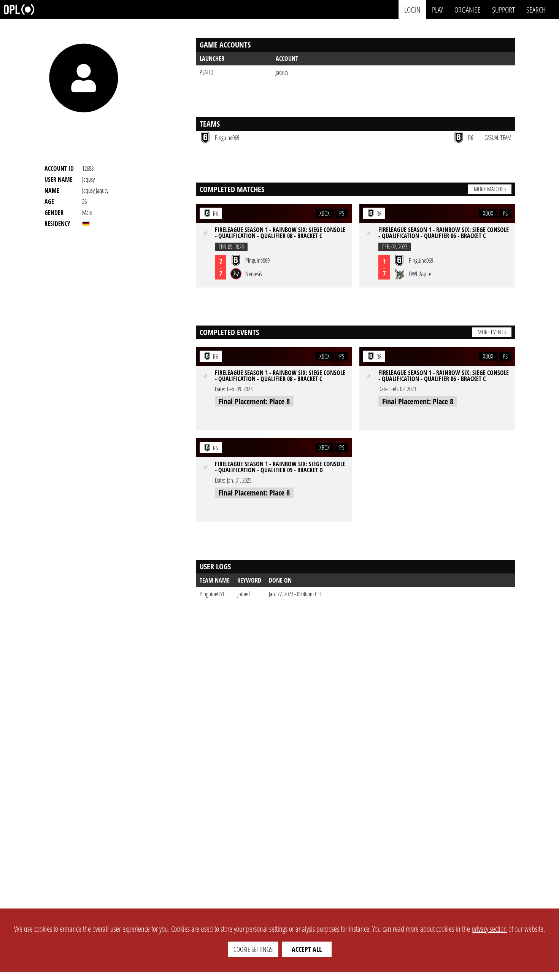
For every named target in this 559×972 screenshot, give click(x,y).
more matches (490, 189)
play (437, 9)
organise (467, 9)
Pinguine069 (212, 594)
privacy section (489, 929)
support (503, 9)
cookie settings (253, 949)
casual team (497, 137)
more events (492, 332)
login (412, 9)
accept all (307, 949)
